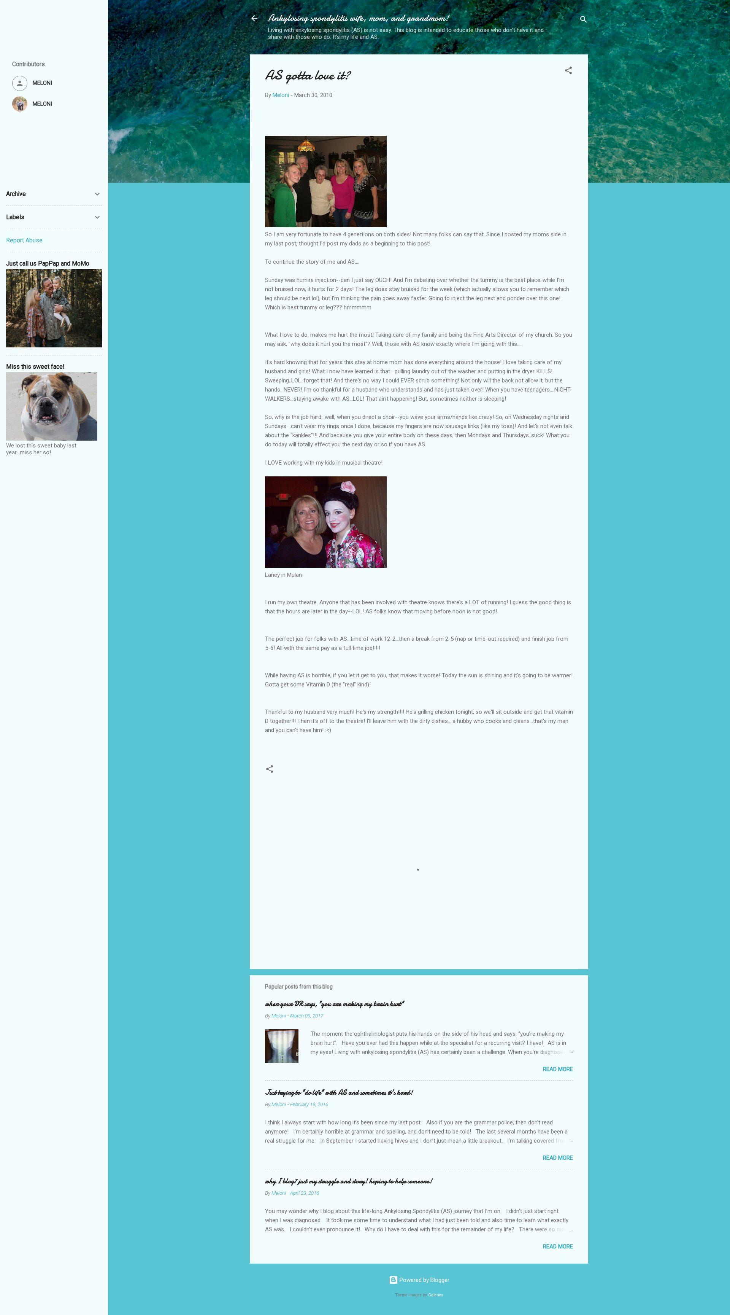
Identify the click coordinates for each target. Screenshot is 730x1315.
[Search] (583, 20)
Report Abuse (24, 240)
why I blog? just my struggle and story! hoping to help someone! (348, 1181)
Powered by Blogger (423, 1280)
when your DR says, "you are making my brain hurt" (334, 1004)
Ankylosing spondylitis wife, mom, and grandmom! (358, 18)
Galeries (435, 1295)
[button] (568, 72)
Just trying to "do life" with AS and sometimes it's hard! (339, 1092)
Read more (558, 1069)
